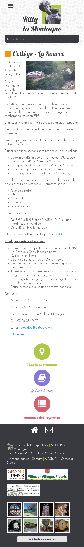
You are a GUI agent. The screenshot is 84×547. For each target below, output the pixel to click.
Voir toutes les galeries (42, 539)
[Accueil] (34, 430)
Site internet (18, 334)
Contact (37, 459)
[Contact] (49, 430)
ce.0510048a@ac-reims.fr (37, 327)
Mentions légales (18, 459)
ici (60, 234)
